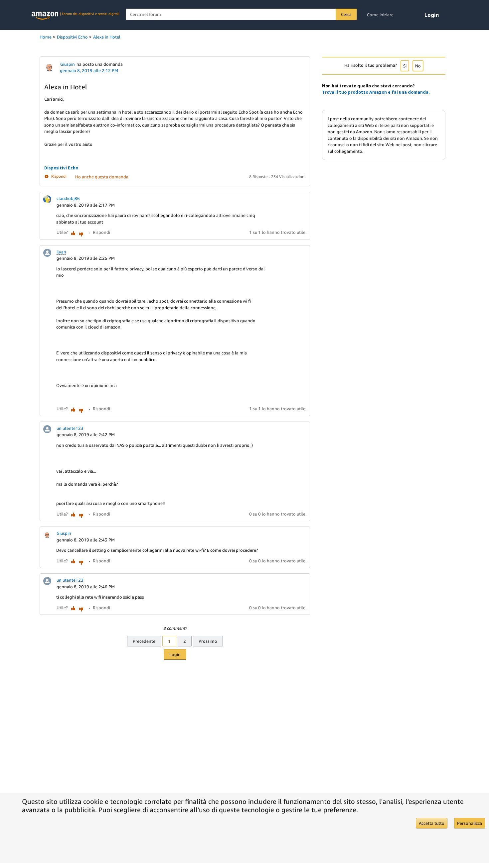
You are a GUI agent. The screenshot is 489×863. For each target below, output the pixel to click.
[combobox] (241, 14)
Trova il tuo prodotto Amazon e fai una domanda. (376, 92)
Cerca (346, 14)
